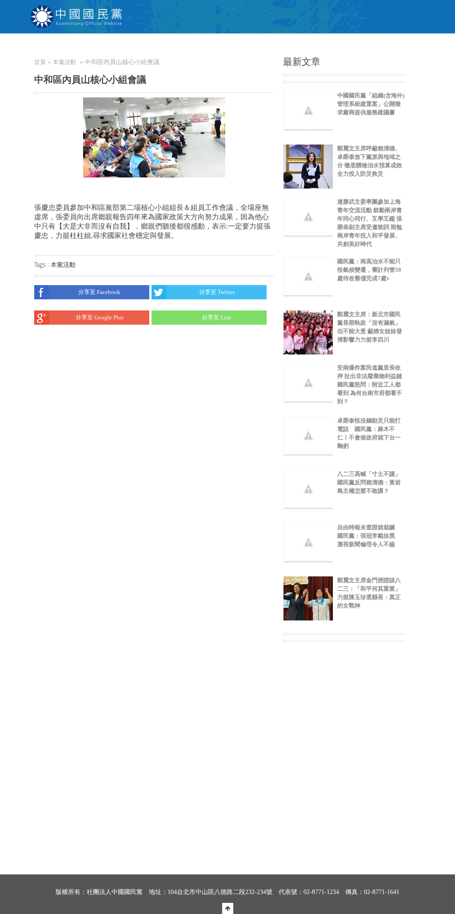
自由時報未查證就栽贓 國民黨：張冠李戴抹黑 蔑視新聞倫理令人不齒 (369, 536)
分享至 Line (216, 317)
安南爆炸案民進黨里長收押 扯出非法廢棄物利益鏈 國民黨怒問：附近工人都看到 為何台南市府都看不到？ (372, 384)
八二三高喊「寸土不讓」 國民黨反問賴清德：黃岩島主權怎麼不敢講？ (372, 482)
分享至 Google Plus (100, 317)
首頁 (40, 62)
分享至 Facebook (99, 292)
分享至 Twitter (217, 292)
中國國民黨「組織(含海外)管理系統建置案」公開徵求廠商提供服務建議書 (370, 104)
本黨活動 (64, 62)
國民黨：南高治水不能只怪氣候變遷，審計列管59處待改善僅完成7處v (369, 270)
